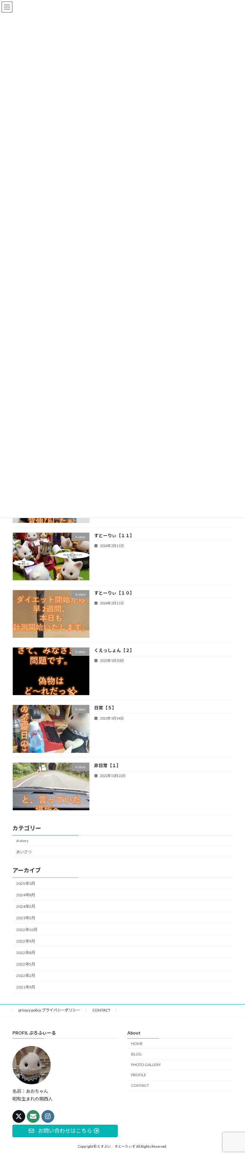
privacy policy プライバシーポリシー (49, 1010)
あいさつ (24, 851)
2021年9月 (25, 987)
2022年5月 (25, 964)
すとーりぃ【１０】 (114, 593)
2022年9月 (25, 941)
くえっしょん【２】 (114, 650)
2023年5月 (25, 918)
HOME (137, 1043)
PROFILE (138, 1074)
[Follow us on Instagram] (47, 1116)
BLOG (136, 1054)
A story (22, 840)
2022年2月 (25, 975)
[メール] (33, 1116)
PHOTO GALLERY (146, 1064)
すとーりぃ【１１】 (114, 535)
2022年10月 (26, 929)
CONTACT (101, 1010)
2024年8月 (25, 895)
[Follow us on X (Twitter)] (18, 1116)
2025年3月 (25, 883)
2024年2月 (25, 906)
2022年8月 (25, 952)
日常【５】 (105, 708)
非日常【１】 (107, 765)
